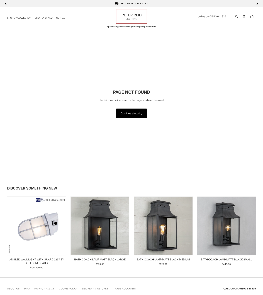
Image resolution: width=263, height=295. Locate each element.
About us (13, 288)
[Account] (244, 16)
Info (27, 288)
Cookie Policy (68, 288)
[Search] (236, 16)
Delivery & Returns (95, 288)
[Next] (257, 4)
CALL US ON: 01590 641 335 (239, 288)
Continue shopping (131, 113)
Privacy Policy (44, 288)
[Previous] (6, 4)
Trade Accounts (124, 288)
